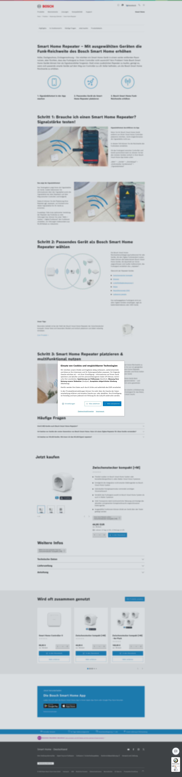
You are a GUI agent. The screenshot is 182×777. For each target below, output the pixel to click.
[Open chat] (175, 751)
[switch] (176, 770)
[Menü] (179, 758)
